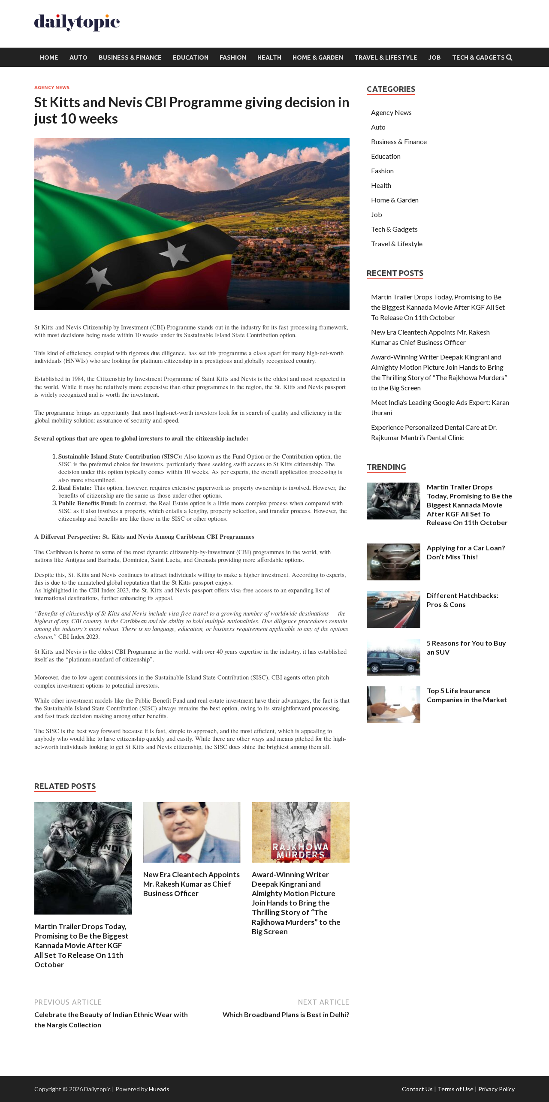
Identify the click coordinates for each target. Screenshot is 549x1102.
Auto (78, 57)
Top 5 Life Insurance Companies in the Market (467, 694)
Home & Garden (318, 57)
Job (434, 57)
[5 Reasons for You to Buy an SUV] (393, 644)
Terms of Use (455, 1089)
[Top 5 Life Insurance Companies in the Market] (393, 691)
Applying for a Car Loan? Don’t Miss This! (466, 552)
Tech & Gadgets (478, 57)
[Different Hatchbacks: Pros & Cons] (393, 596)
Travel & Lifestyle (385, 57)
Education (190, 57)
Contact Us (417, 1089)
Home (49, 57)
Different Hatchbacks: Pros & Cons (462, 599)
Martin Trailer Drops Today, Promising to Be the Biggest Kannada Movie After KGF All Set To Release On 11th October (81, 945)
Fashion (233, 57)
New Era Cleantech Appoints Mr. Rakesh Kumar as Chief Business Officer (191, 884)
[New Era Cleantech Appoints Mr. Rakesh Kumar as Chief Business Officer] (192, 864)
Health (269, 57)
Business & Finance (130, 57)
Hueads (159, 1089)
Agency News (51, 87)
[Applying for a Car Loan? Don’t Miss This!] (393, 548)
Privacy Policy (496, 1089)
